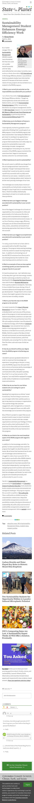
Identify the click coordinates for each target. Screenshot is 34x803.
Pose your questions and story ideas (19, 680)
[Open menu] (31, 2)
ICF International (26, 73)
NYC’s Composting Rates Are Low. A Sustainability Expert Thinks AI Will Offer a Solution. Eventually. (16, 634)
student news (24, 526)
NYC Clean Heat (9, 110)
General (5, 19)
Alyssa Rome (9, 37)
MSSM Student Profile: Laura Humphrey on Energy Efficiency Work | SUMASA (18, 735)
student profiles (12, 528)
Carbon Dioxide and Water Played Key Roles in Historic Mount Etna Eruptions (14, 564)
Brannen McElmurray (21, 282)
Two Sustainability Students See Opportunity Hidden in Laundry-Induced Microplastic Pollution (16, 599)
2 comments (8, 41)
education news (12, 524)
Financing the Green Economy (22, 280)
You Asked (5, 669)
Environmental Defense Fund (11, 117)
